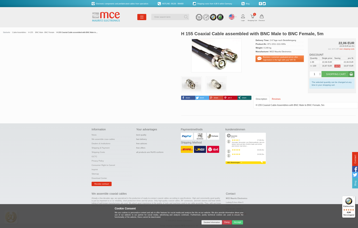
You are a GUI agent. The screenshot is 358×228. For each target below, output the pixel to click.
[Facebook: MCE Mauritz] (261, 3)
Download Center (99, 178)
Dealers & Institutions (101, 143)
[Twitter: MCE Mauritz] (264, 3)
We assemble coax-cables (103, 139)
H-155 (30, 32)
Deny (227, 222)
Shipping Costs (98, 152)
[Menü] (353, 197)
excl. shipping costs (347, 49)
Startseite (6, 32)
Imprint (95, 169)
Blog (247, 4)
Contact (355, 159)
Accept (237, 222)
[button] (188, 98)
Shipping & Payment (100, 148)
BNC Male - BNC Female (44, 32)
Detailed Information (212, 222)
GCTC (94, 156)
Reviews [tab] (276, 99)
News (94, 135)
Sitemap (95, 174)
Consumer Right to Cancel (103, 165)
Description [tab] (261, 99)
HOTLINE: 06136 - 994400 (172, 4)
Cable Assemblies (19, 32)
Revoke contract (101, 184)
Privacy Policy (98, 161)
